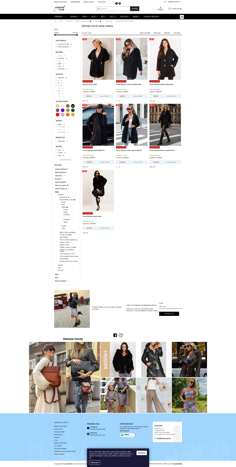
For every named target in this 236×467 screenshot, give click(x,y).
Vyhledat (135, 9)
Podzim (61, 152)
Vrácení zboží (75, 2)
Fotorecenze (102, 2)
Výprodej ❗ (59, 176)
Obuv (59, 267)
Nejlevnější (157, 33)
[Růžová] (63, 114)
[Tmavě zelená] (73, 110)
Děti (56, 278)
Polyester (62, 58)
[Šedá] (57, 110)
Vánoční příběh (60, 182)
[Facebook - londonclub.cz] (116, 3)
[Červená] (57, 114)
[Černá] (73, 106)
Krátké (65, 212)
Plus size (60, 270)
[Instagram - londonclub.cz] (119, 3)
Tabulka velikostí (59, 454)
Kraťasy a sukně (64, 242)
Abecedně (177, 33)
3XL (60, 96)
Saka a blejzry (64, 237)
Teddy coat (67, 217)
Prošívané (66, 214)
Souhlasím (141, 453)
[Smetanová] (63, 106)
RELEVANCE (63, 132)
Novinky (58, 179)
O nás (56, 440)
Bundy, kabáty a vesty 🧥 (67, 199)
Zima (61, 155)
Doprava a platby (88, 2)
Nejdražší (167, 33)
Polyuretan (62, 69)
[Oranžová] (68, 114)
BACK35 (104, 96)
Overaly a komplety (66, 234)
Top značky (57, 445)
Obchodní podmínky (60, 448)
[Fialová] (63, 110)
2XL (60, 93)
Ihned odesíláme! (64, 47)
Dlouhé (65, 209)
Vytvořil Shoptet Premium (154, 463)
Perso (61, 129)
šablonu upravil (172, 463)
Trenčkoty (66, 219)
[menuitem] (60, 16)
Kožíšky (64, 226)
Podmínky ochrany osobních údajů (64, 451)
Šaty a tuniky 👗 (64, 197)
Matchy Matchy (60, 172)
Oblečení (60, 194)
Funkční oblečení (61, 169)
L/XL (61, 88)
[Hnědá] (68, 106)
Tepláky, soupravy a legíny (68, 247)
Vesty (63, 228)
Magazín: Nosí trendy (60, 2)
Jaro (61, 150)
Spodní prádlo (64, 258)
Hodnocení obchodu (60, 443)
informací (96, 458)
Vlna (61, 66)
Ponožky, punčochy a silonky (69, 261)
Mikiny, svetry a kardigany (68, 232)
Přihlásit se (169, 314)
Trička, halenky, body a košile (69, 256)
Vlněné (65, 222)
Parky (63, 204)
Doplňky (60, 265)
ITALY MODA (63, 127)
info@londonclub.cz (164, 438)
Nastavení (94, 462)
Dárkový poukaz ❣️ (62, 185)
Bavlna (61, 55)
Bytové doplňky (60, 281)
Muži (56, 274)
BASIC (61, 124)
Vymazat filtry (65, 160)
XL (60, 91)
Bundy (63, 202)
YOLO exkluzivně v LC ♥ (67, 254)
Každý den (63, 141)
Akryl (61, 61)
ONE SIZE (62, 78)
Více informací (124, 430)
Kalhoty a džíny (64, 245)
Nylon (61, 63)
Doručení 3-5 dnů (65, 44)
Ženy (57, 192)
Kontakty (56, 437)
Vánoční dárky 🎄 (61, 189)
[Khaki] (68, 110)
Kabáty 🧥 (65, 207)
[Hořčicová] (73, 114)
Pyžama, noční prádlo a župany (67, 250)
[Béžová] (57, 106)
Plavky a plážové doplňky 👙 (69, 240)
